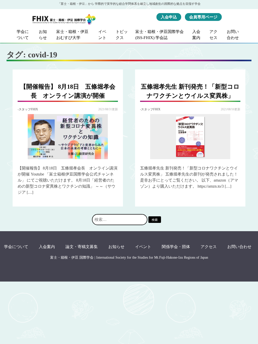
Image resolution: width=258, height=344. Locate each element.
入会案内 (196, 34)
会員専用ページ (203, 17)
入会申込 (169, 17)
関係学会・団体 (176, 247)
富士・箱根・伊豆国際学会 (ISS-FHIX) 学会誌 (159, 34)
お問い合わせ (233, 34)
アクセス (213, 34)
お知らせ (43, 34)
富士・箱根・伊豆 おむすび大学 (72, 34)
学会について (23, 34)
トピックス (122, 34)
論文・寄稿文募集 (82, 247)
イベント (102, 34)
